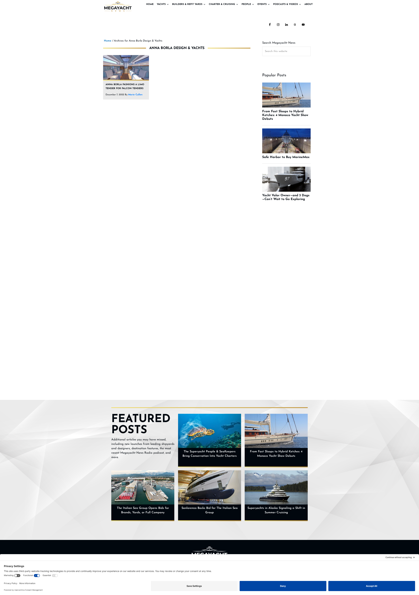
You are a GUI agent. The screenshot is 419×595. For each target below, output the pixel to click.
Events (262, 4)
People (246, 4)
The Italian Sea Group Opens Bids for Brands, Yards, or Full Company (143, 510)
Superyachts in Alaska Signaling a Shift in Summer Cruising (276, 510)
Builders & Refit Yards (187, 4)
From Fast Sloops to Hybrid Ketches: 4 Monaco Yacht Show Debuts (276, 454)
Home (150, 4)
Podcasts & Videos (285, 4)
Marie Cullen (135, 94)
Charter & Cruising (222, 4)
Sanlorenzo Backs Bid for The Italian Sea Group (210, 510)
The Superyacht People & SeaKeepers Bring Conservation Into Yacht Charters (209, 454)
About (308, 4)
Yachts (161, 4)
